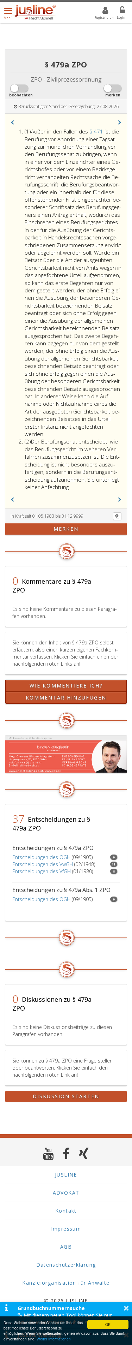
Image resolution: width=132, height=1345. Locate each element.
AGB (66, 1246)
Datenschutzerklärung (66, 1264)
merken (66, 528)
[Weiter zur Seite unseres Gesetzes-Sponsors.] (66, 754)
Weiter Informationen (54, 1338)
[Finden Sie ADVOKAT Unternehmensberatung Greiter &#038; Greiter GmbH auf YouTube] (48, 1153)
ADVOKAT (66, 1192)
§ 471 (97, 131)
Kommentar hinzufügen (66, 697)
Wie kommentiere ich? (66, 685)
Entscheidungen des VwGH (42, 864)
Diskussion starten (66, 1096)
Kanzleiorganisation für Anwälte (65, 1282)
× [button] (126, 1308)
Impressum (66, 1228)
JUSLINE (66, 1174)
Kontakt (66, 1210)
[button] (12, 122)
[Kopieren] (117, 516)
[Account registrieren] (101, 11)
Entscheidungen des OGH (41, 857)
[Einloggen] (118, 11)
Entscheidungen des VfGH (41, 871)
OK (108, 1324)
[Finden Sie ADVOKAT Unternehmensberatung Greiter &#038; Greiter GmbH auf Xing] (84, 1153)
